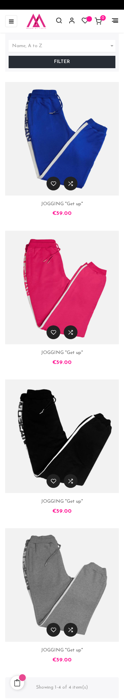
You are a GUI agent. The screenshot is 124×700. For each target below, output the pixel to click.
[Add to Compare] (71, 183)
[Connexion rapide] (68, 21)
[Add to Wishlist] (53, 183)
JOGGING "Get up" (62, 204)
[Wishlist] (85, 22)
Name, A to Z (63, 45)
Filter (62, 61)
